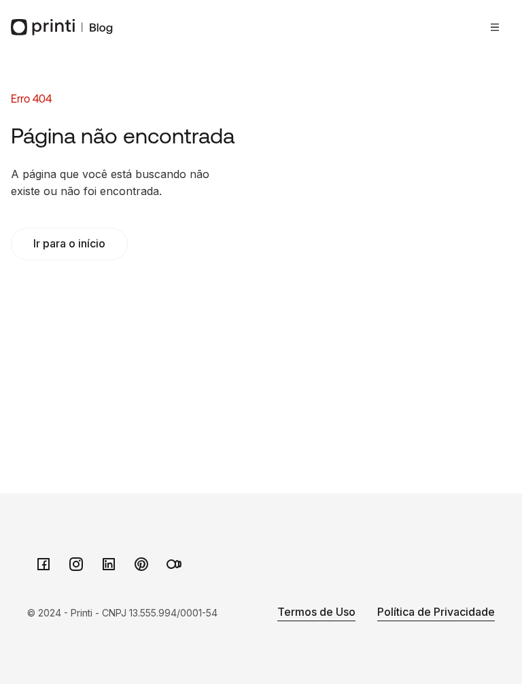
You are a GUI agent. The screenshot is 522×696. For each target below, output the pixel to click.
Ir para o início (69, 243)
